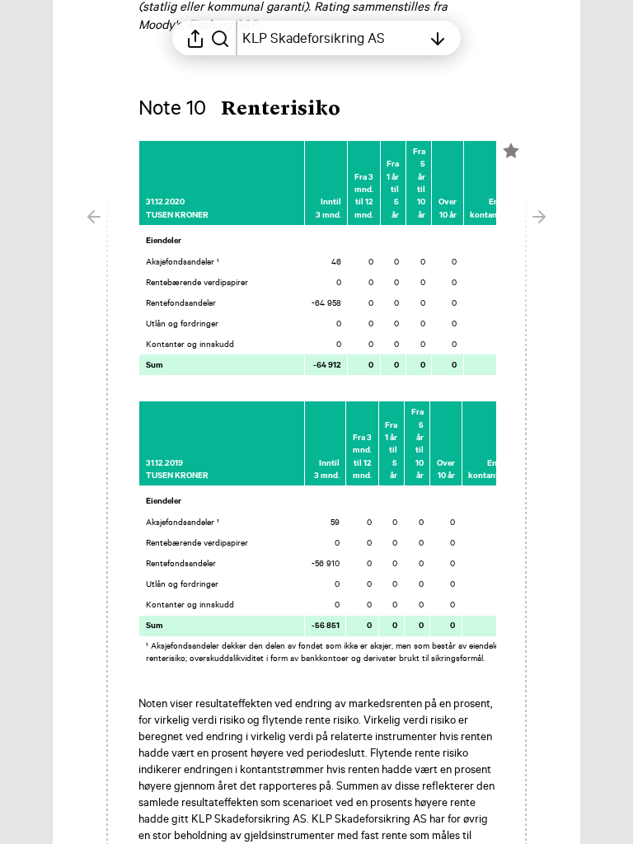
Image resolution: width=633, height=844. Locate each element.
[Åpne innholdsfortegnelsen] (438, 38)
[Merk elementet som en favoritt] (511, 151)
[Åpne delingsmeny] (195, 38)
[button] (252, 110)
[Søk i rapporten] (220, 38)
